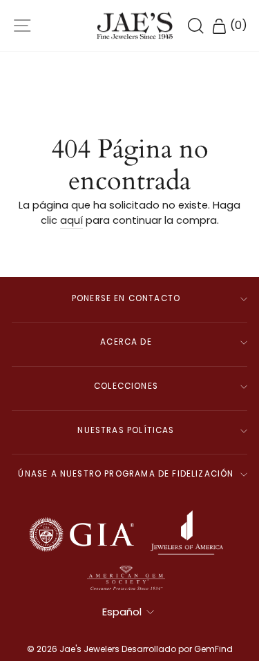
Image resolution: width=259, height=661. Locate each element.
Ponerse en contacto (126, 298)
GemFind (213, 649)
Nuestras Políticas (125, 430)
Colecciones (126, 386)
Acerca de (126, 341)
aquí (71, 220)
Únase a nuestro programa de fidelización (125, 473)
